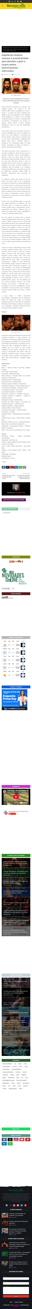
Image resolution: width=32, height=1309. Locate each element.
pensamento (26, 1083)
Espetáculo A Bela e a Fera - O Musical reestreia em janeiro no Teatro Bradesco (15, 1021)
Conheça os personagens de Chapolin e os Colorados (17, 1214)
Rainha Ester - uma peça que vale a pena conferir (15, 982)
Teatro (11, 47)
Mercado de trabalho (22, 1080)
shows (14, 1086)
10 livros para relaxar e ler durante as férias (15, 1012)
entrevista (18, 1072)
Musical (19, 1083)
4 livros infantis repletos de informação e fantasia (15, 1031)
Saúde (4, 1086)
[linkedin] (4, 1143)
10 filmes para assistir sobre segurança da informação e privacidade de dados (15, 992)
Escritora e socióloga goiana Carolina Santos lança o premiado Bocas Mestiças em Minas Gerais (15, 931)
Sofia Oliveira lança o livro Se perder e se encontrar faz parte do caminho (15, 892)
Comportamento (6, 1066)
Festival (12, 1074)
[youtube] (21, 1)
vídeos (20, 1088)
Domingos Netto (7, 74)
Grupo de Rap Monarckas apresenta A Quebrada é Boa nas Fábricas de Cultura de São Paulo (15, 912)
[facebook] (9, 1)
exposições (5, 1074)
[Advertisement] (16, 27)
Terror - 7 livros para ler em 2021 (12, 1003)
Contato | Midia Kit (18, 1302)
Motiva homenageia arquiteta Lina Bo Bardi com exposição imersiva (15, 921)
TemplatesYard (16, 1305)
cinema (25, 1063)
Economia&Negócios (16, 1069)
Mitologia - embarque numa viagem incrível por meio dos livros (16, 1051)
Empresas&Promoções (8, 1072)
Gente (17, 1077)
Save (12, 468)
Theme (16, 1306)
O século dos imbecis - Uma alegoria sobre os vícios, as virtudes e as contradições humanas (15, 872)
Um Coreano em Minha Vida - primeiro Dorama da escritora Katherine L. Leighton (17, 1231)
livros (26, 1077)
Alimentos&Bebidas (7, 1063)
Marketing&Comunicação (8, 1080)
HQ (22, 1077)
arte (15, 1063)
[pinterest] (18, 1)
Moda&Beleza (6, 1083)
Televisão (25, 1086)
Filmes (17, 1074)
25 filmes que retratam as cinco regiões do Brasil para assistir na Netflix (15, 882)
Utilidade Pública (13, 1088)
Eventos (24, 1072)
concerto (15, 1066)
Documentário (6, 1069)
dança (26, 1066)
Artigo (19, 1063)
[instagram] (15, 1)
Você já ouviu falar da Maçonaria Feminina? (15, 902)
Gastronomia (11, 1077)
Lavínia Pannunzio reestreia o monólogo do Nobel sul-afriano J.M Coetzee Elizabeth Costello (15, 863)
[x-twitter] (12, 1)
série (9, 1086)
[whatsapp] (10, 1143)
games (4, 1077)
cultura (20, 1066)
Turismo (4, 1088)
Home (11, 1302)
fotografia (24, 1074)
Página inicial (6, 47)
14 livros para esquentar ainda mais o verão (16, 1042)
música (13, 1083)
